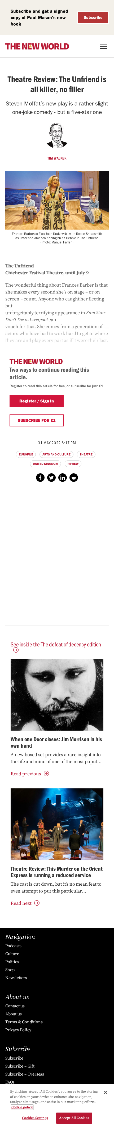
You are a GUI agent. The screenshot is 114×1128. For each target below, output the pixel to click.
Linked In (62, 477)
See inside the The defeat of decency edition (56, 644)
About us (13, 1014)
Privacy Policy (18, 1030)
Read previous (26, 774)
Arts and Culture (56, 454)
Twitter (51, 477)
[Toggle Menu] (103, 46)
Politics (12, 961)
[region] (57, 1106)
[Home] (37, 46)
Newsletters (16, 977)
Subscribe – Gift (19, 1066)
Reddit (73, 477)
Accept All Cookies (74, 1118)
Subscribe (93, 17)
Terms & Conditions (23, 1022)
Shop (10, 969)
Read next (21, 903)
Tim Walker (57, 158)
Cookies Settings (35, 1118)
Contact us (15, 1006)
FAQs (10, 1082)
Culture (12, 953)
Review (73, 464)
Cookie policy (22, 1107)
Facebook (40, 477)
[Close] (105, 1092)
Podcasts (13, 945)
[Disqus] (57, 556)
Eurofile (26, 454)
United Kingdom (45, 464)
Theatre (86, 454)
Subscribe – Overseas (24, 1074)
